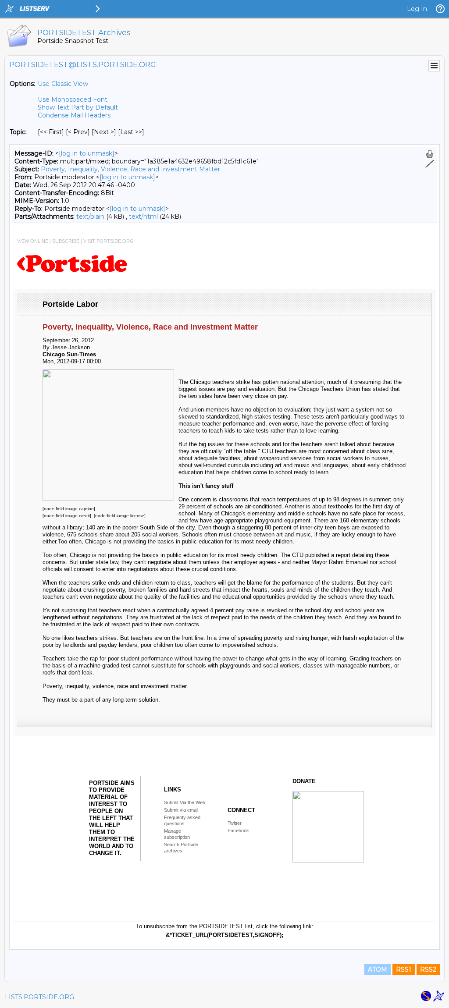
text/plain (90, 216)
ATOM (377, 969)
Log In (417, 9)
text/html (143, 216)
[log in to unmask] (86, 153)
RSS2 (428, 969)
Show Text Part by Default (78, 107)
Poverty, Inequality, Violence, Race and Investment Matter (130, 169)
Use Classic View (63, 84)
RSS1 (403, 969)
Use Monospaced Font (72, 99)
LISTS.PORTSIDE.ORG (39, 997)
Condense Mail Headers (74, 115)
